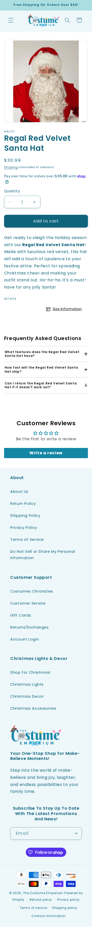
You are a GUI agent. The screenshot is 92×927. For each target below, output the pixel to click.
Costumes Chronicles (31, 591)
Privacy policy (68, 900)
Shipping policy (64, 908)
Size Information (67, 308)
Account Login (24, 639)
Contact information (48, 916)
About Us (19, 491)
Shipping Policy (25, 515)
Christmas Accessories (33, 708)
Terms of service (33, 908)
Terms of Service (27, 539)
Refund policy (41, 900)
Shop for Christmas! (30, 672)
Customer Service (28, 603)
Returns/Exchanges (29, 627)
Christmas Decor (27, 696)
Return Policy (23, 503)
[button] (11, 20)
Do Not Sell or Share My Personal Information (42, 555)
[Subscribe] (76, 833)
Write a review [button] (46, 453)
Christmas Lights (27, 684)
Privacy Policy (23, 527)
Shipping (11, 167)
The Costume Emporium (43, 893)
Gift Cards (20, 615)
